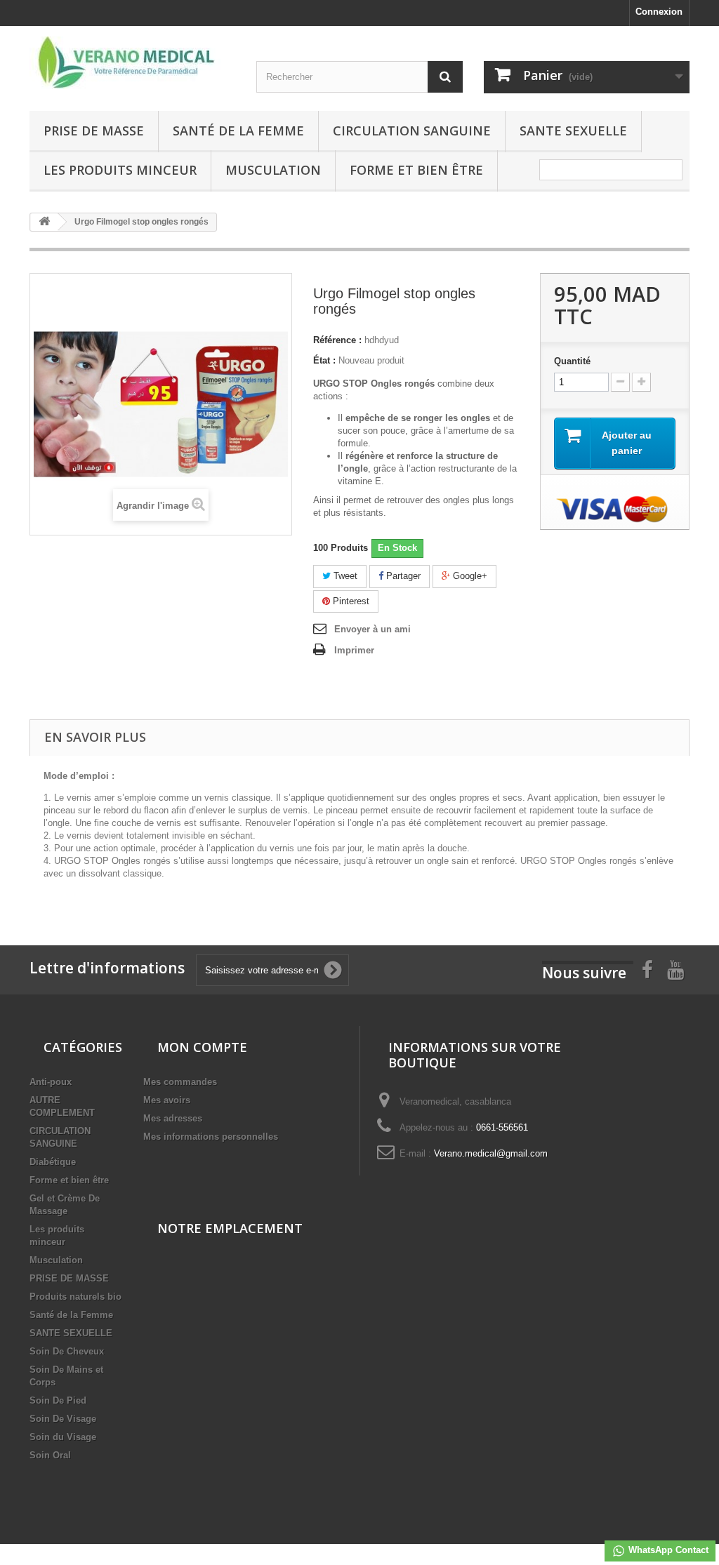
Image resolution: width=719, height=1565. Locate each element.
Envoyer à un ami (372, 629)
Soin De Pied (57, 1400)
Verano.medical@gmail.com (491, 1153)
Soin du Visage (62, 1437)
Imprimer (354, 650)
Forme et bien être (416, 169)
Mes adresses (172, 1118)
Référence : (337, 340)
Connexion (658, 11)
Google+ (468, 576)
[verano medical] (132, 62)
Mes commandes (180, 1082)
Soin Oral (50, 1455)
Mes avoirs (166, 1100)
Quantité (572, 361)
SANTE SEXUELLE (573, 130)
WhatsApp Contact (667, 1550)
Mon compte (202, 1047)
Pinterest (349, 601)
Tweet (344, 576)
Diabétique (52, 1162)
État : (324, 360)
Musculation (273, 169)
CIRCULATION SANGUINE (412, 130)
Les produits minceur (120, 169)
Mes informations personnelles (210, 1136)
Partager (402, 576)
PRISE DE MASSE (94, 130)
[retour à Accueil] (44, 222)
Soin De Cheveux (66, 1351)
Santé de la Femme (238, 130)
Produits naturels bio (75, 1296)
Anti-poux (50, 1082)
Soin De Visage (62, 1418)
